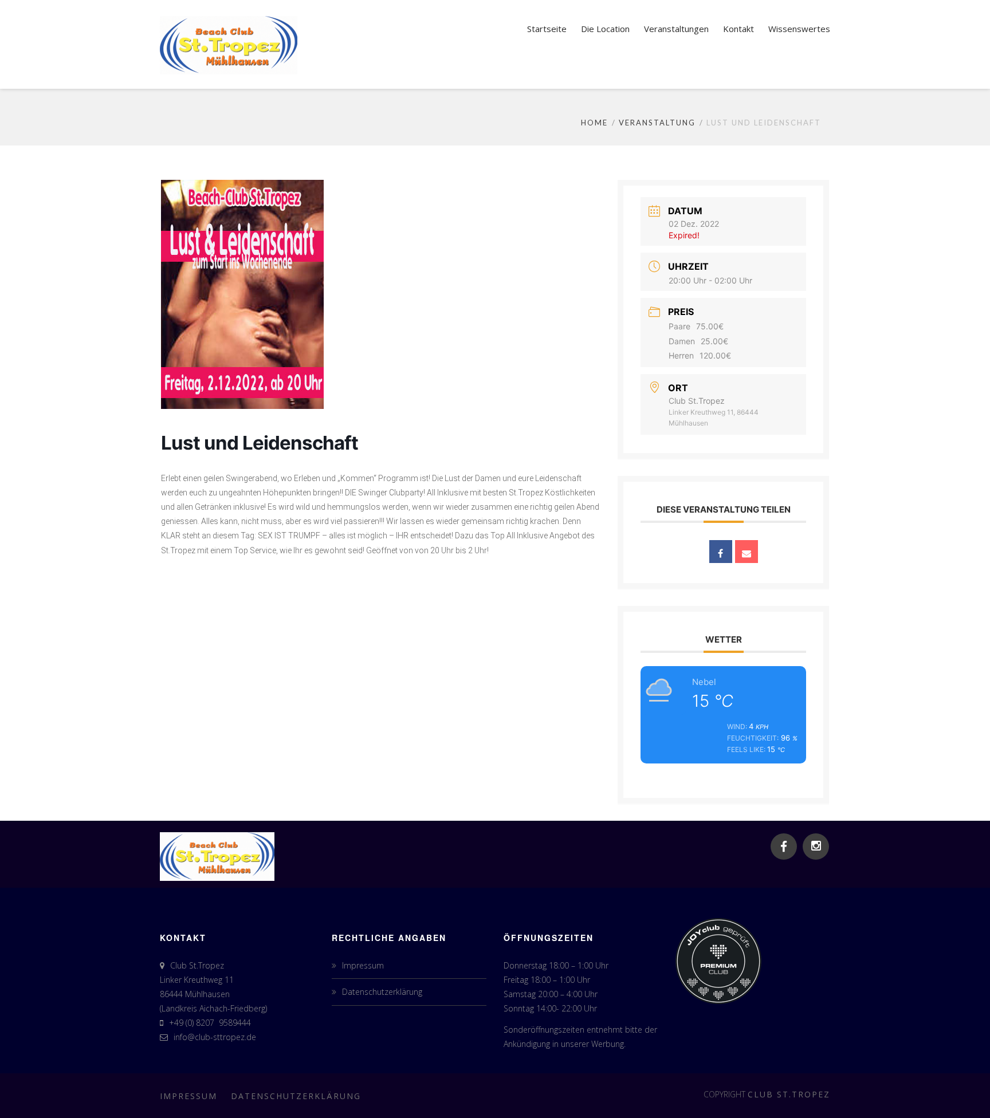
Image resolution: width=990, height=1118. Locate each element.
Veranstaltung (657, 122)
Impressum (363, 965)
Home (594, 122)
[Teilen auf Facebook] (720, 551)
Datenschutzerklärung (382, 991)
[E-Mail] (746, 551)
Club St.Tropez (789, 1094)
